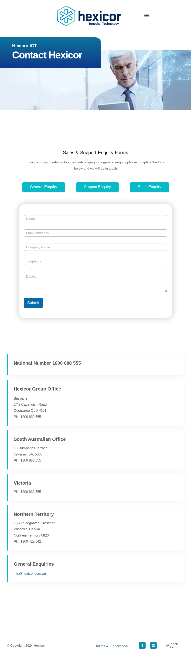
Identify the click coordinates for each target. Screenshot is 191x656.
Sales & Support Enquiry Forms (95, 152)
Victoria (22, 483)
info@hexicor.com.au (30, 573)
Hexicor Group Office (37, 388)
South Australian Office (40, 439)
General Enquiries (34, 564)
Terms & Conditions (111, 646)
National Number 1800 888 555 (47, 363)
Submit (33, 303)
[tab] (43, 187)
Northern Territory (34, 514)
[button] (147, 15)
